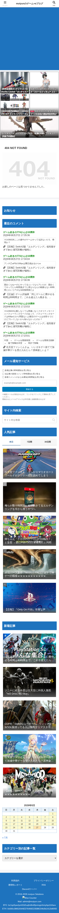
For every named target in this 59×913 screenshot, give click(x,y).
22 (53, 824)
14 (45, 821)
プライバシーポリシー (44, 880)
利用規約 (15, 880)
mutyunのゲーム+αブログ (29, 3)
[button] (53, 420)
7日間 (29, 442)
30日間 (48, 442)
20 (37, 824)
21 (45, 824)
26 (29, 827)
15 (53, 821)
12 (29, 821)
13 (37, 821)
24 (14, 827)
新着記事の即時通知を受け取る (18, 370)
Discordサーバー (29, 889)
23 (6, 827)
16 (6, 824)
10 (14, 821)
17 (14, 824)
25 (22, 827)
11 (22, 821)
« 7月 (5, 837)
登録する (29, 389)
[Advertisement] (29, 40)
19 (29, 824)
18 (22, 824)
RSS (44, 885)
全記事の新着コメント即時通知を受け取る (22, 374)
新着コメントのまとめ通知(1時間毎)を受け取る (24, 377)
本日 (11, 442)
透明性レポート (15, 885)
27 (37, 827)
